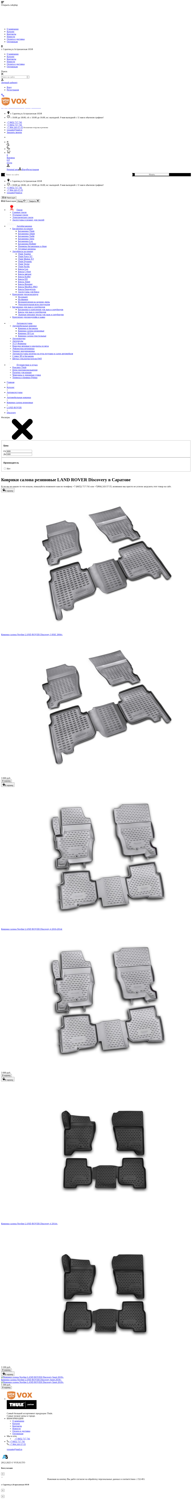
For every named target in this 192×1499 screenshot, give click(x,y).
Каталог (10, 31)
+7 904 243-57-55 (15, 127)
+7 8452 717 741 (14, 122)
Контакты (11, 34)
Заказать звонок (14, 132)
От (4, 451)
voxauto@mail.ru (14, 130)
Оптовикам (12, 41)
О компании (13, 29)
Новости (11, 36)
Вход (9, 87)
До (4, 454)
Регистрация (13, 90)
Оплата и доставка (16, 39)
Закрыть (33, 201)
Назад (20, 201)
